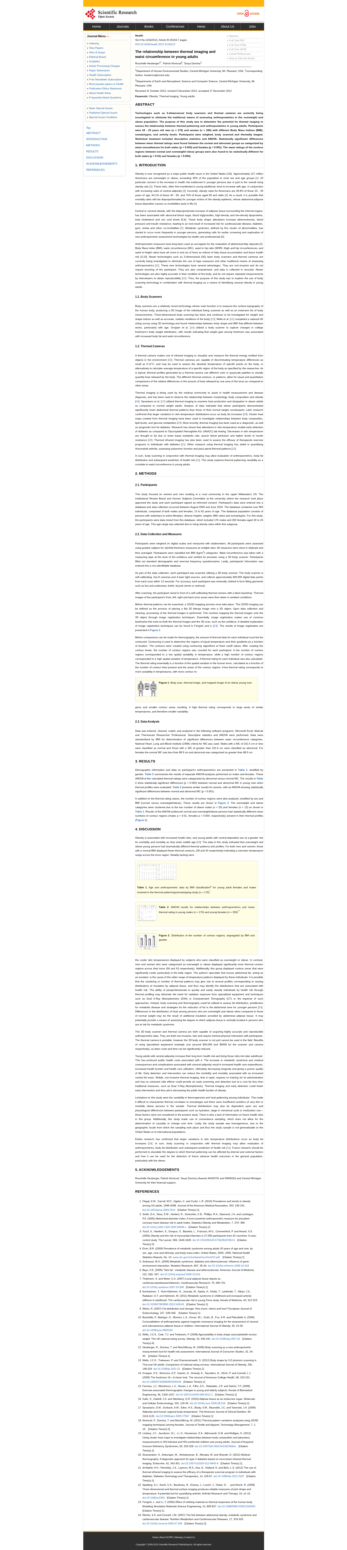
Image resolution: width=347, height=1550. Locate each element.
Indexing (93, 43)
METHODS (93, 145)
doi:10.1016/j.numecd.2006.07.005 (162, 1523)
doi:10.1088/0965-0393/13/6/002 (236, 1506)
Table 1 (242, 769)
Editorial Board (96, 56)
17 (163, 401)
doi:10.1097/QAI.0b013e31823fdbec (215, 1446)
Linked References (239, 53)
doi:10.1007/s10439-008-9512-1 (194, 1394)
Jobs (252, 26)
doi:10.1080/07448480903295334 (161, 1381)
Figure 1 (155, 630)
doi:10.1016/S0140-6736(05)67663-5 (213, 1240)
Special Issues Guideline (102, 117)
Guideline (93, 61)
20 (150, 440)
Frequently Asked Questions (104, 97)
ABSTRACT (93, 133)
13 (212, 319)
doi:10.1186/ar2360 (153, 1497)
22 (233, 448)
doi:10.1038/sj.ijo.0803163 (157, 1330)
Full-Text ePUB (236, 49)
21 (183, 444)
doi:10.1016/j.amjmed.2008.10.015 (180, 1274)
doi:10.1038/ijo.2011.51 (166, 1368)
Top (88, 127)
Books (148, 26)
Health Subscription (99, 74)
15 (170, 359)
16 (137, 401)
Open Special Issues (100, 108)
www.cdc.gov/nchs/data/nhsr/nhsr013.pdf (196, 1257)
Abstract (233, 35)
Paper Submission (98, 70)
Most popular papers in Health (105, 84)
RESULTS (92, 151)
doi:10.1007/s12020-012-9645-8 (199, 1463)
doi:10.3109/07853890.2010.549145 (163, 1304)
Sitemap (178, 1537)
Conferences (175, 26)
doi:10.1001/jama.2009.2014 (158, 1209)
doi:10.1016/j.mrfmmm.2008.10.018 (228, 1265)
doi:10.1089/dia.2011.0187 (229, 1476)
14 (192, 327)
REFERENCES (95, 169)
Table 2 (149, 774)
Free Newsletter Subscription (104, 79)
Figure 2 (223, 802)
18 (245, 414)
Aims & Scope (96, 52)
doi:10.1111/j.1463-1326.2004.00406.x (164, 1227)
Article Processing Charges (103, 65)
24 (198, 842)
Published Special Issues (102, 112)
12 (184, 278)
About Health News (99, 93)
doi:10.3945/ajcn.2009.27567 (172, 1416)
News (201, 26)
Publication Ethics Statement (104, 88)
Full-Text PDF (236, 40)
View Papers (95, 47)
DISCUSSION (94, 157)
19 (179, 422)
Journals (123, 26)
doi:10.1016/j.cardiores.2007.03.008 (163, 1287)
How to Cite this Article (241, 58)
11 (157, 265)
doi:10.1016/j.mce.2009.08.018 (207, 1403)
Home (96, 26)
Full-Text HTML (237, 45)
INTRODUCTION (96, 139)
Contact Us (189, 1537)
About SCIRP (166, 1537)
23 (215, 625)
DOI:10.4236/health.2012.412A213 (155, 44)
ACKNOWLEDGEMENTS (101, 163)
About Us (227, 26)
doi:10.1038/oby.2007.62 (226, 1338)
